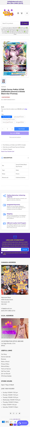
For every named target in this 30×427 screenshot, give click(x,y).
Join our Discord (5, 373)
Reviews (3, 359)
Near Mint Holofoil (7, 116)
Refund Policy (5, 366)
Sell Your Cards (5, 371)
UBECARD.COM (16, 419)
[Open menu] (27, 13)
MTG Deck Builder (6, 376)
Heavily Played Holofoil (8, 122)
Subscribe (24, 249)
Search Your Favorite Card (7, 151)
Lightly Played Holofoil (19, 116)
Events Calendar (5, 357)
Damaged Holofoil (20, 122)
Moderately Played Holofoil (9, 119)
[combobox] (15, 23)
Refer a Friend (5, 361)
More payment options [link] (15, 137)
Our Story (4, 354)
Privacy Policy (5, 364)
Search (26, 23)
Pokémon (3, 86)
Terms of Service (6, 369)
